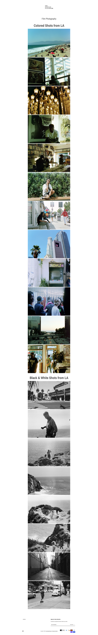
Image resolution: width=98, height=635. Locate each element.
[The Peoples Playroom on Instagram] (22, 631)
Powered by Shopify (55, 631)
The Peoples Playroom (49, 631)
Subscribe (72, 624)
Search (24, 619)
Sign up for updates (55, 619)
